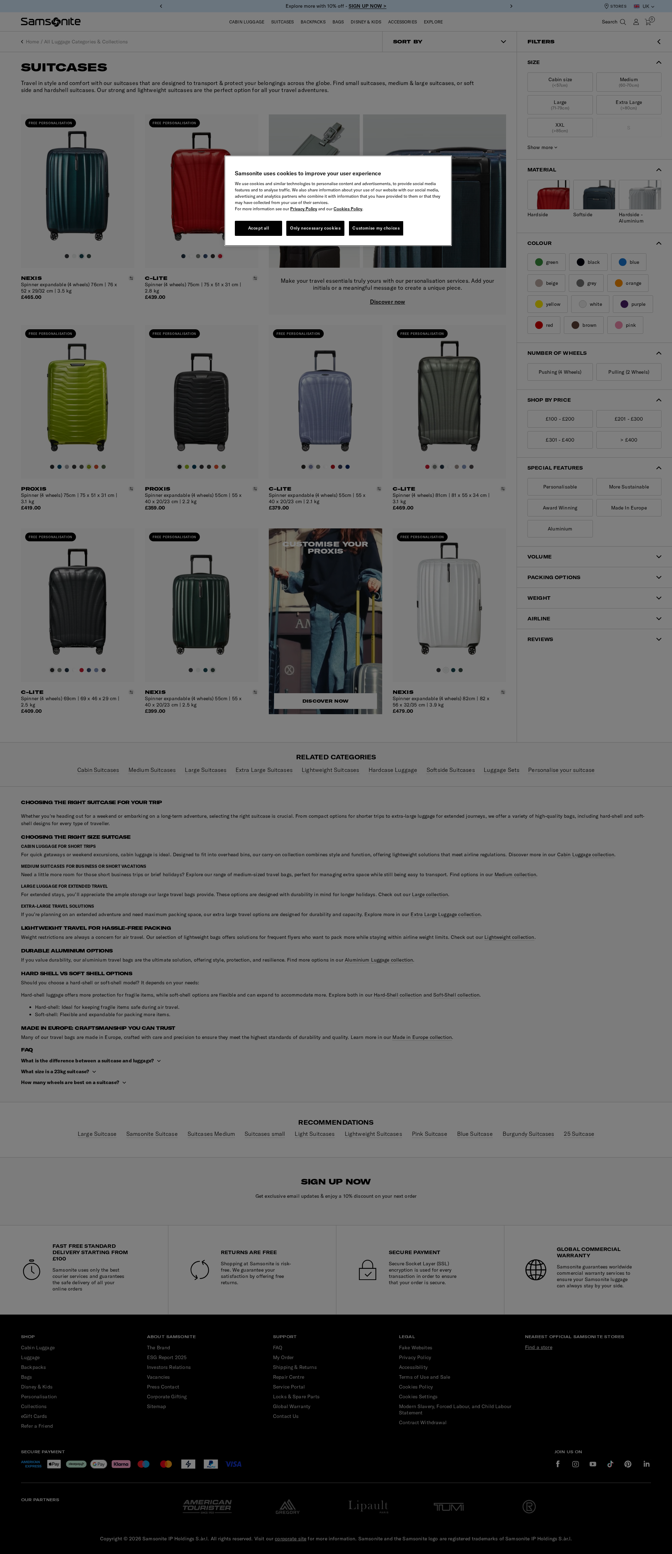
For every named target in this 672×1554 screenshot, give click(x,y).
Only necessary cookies (315, 228)
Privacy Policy (303, 208)
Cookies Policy (348, 208)
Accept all (258, 228)
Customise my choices (376, 228)
